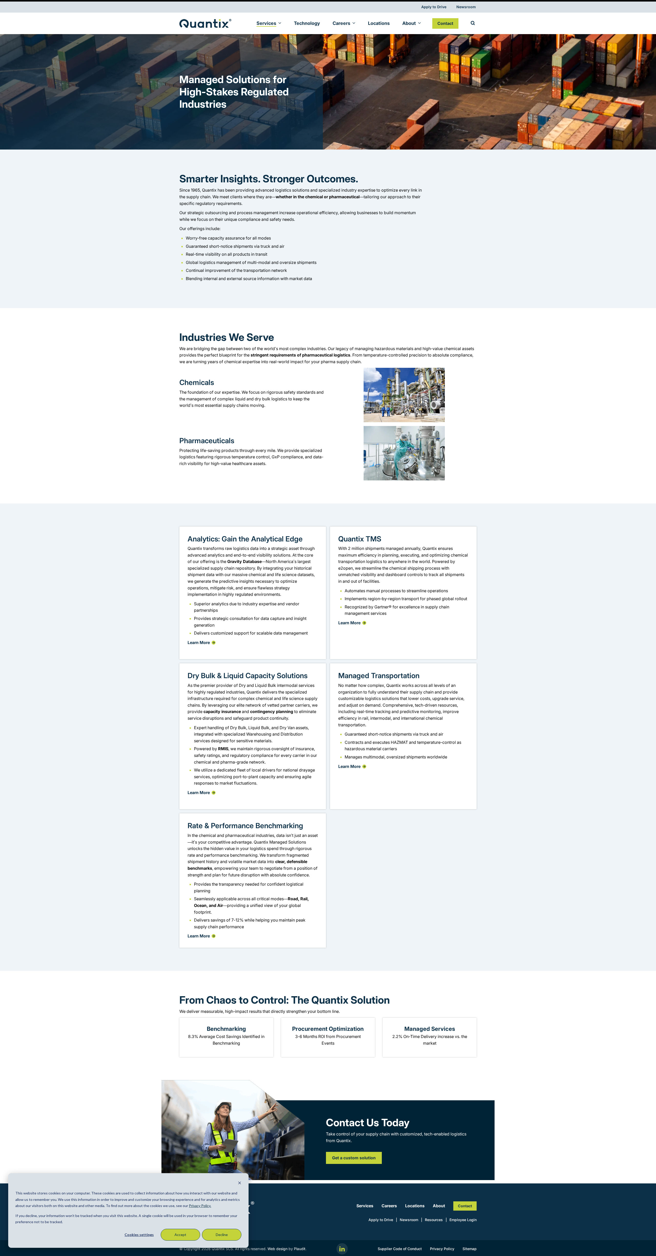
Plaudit (299, 1249)
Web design (278, 1249)
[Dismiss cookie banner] (239, 1183)
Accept (180, 1234)
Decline (222, 1234)
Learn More (199, 642)
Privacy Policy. (200, 1205)
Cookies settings (139, 1234)
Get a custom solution (354, 1157)
